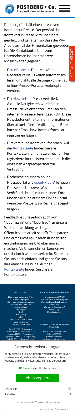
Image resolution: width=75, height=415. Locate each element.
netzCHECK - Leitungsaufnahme (21, 339)
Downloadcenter (21, 322)
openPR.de (42, 182)
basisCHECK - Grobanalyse (20, 329)
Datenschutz (62, 409)
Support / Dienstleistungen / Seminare (54, 325)
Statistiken (10, 394)
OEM (21, 317)
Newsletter (22, 98)
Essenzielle (10, 388)
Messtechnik (20, 292)
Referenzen (54, 304)
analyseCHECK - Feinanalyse (21, 334)
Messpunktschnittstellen (21, 319)
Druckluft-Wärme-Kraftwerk (54, 292)
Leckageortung (21, 307)
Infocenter (21, 70)
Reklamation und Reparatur (54, 331)
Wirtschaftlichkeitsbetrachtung (54, 302)
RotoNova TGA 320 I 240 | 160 (54, 299)
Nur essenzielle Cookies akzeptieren (38, 402)
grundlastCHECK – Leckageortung (20, 336)
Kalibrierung (21, 314)
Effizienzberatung (20, 324)
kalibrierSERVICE (54, 334)
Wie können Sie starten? (54, 307)
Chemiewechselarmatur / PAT (21, 297)
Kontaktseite (23, 148)
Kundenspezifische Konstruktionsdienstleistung (54, 337)
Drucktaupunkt (21, 309)
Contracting (54, 309)
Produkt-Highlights (21, 299)
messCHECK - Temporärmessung (21, 331)
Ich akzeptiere (38, 378)
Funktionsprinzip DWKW (54, 297)
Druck (21, 312)
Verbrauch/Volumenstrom (21, 304)
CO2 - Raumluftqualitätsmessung (20, 302)
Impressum (46, 409)
